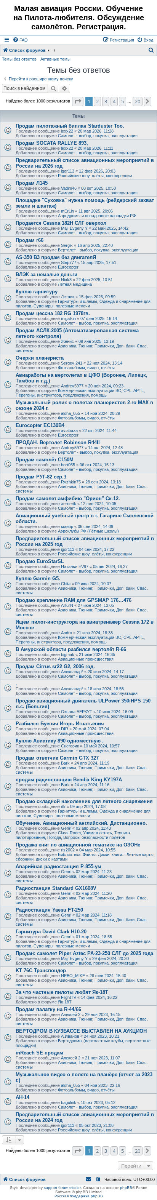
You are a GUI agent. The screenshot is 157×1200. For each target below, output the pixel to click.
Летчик (67, 296)
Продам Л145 (32, 183)
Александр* (72, 671)
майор (67, 526)
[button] (77, 101)
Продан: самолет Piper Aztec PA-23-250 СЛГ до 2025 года (84, 953)
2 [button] (97, 101)
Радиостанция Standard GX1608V (56, 888)
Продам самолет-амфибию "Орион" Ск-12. (68, 498)
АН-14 (22, 1097)
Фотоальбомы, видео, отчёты (86, 367)
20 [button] (137, 101)
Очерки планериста (40, 358)
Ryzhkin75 (71, 482)
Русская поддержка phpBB (78, 1196)
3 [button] (105, 101)
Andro (66, 632)
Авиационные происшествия (86, 659)
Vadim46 (69, 188)
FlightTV (68, 997)
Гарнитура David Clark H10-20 (51, 931)
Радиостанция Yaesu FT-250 (49, 910)
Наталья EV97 (74, 566)
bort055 (68, 464)
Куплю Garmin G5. (38, 578)
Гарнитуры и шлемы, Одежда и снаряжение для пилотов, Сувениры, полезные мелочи (83, 303)
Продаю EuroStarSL (40, 561)
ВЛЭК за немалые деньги (46, 274)
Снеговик (70, 746)
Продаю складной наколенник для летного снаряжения (84, 801)
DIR (64, 728)
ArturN (67, 605)
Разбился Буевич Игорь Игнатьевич (60, 723)
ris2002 (68, 850)
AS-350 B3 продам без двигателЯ (56, 257)
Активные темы (55, 59)
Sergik (67, 245)
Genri (66, 828)
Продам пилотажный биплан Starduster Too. (70, 126)
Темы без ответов (19, 59)
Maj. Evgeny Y (74, 228)
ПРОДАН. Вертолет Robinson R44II (58, 442)
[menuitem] (20, 40)
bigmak (67, 654)
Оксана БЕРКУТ (76, 711)
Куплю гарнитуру (37, 291)
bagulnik (68, 1102)
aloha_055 (70, 413)
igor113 (67, 171)
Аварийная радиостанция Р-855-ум (58, 866)
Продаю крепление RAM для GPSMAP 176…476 (73, 600)
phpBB (126, 1188)
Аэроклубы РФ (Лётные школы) (88, 531)
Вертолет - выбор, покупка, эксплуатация (98, 250)
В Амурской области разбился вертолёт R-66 (71, 649)
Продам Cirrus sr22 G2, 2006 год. (55, 666)
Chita (65, 583)
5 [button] (122, 101)
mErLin (67, 211)
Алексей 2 (70, 1014)
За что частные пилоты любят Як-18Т (62, 992)
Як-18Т (65, 1002)
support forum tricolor (62, 1188)
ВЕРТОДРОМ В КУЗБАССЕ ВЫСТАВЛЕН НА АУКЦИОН (81, 1031)
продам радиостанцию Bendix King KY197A (69, 779)
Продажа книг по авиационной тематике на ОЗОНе (78, 845)
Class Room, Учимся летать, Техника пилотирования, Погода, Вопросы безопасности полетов (73, 835)
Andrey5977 (72, 386)
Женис (67, 341)
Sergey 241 (71, 363)
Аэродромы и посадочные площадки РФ (97, 215)
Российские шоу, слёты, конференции (95, 175)
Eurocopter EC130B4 (40, 425)
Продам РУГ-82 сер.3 (41, 477)
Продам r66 (29, 240)
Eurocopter (68, 267)
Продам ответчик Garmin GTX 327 (57, 758)
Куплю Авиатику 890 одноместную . (60, 741)
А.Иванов (70, 1036)
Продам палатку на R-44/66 (48, 1009)
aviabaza (69, 430)
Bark (65, 763)
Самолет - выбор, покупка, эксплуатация (98, 135)
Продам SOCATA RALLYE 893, (52, 143)
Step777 (68, 262)
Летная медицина (75, 284)
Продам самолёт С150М (45, 459)
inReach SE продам (39, 1053)
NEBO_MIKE (73, 975)
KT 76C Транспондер (41, 970)
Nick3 (66, 279)
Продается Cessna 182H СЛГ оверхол (61, 223)
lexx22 (67, 131)
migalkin (68, 318)
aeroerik (68, 503)
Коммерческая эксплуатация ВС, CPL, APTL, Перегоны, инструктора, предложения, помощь (80, 392)
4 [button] (114, 101)
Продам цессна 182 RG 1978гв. (53, 313)
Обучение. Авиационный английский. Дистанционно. (81, 823)
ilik (63, 806)
